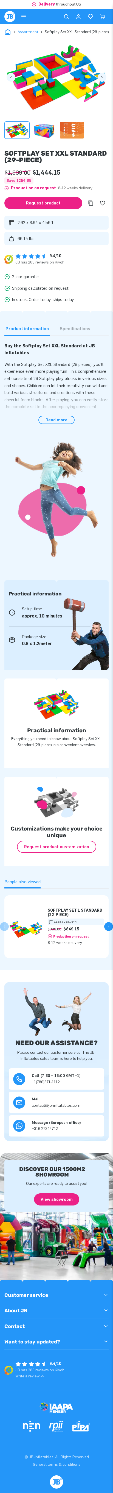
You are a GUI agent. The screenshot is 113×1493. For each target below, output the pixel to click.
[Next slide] (108, 926)
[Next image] (102, 77)
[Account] (78, 16)
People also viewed (22, 881)
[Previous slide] (4, 926)
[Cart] (103, 16)
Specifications (75, 328)
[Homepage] (9, 16)
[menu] (24, 16)
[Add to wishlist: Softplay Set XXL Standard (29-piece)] (103, 203)
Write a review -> (29, 1376)
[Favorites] (90, 16)
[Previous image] (11, 77)
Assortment (28, 32)
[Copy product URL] (90, 203)
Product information (27, 328)
